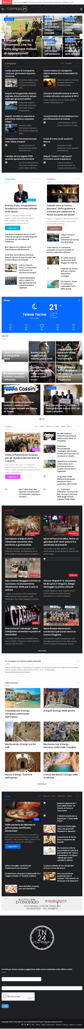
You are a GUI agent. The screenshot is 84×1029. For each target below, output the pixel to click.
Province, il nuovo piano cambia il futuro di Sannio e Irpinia (51, 25)
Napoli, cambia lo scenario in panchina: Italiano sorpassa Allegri (20, 119)
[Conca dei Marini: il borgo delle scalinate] (61, 762)
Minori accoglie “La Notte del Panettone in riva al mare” (18, 866)
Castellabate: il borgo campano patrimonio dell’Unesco (17, 713)
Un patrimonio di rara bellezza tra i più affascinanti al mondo (61, 117)
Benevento (49, 426)
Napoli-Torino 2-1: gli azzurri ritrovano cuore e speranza (58, 157)
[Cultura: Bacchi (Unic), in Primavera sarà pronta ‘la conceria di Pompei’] (11, 268)
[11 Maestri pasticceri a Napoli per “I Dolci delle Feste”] (45, 816)
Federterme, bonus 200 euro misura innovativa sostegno (69, 272)
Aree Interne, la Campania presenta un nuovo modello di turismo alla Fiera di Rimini (60, 250)
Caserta (57, 426)
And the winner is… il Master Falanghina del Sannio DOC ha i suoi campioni (63, 408)
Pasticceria (46, 796)
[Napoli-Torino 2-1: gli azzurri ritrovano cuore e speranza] (45, 162)
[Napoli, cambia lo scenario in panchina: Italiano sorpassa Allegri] (11, 128)
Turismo (51, 179)
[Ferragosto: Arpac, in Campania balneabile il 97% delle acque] (53, 284)
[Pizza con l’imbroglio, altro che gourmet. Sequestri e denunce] (50, 829)
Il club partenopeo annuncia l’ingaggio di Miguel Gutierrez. (15, 375)
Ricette (69, 796)
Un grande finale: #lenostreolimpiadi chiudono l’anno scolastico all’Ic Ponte (67, 480)
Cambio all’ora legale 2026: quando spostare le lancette (19, 157)
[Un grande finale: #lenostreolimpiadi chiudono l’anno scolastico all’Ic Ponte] (45, 476)
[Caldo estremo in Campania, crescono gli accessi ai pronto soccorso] (11, 83)
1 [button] (40, 419)
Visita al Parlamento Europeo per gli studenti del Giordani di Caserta (22, 458)
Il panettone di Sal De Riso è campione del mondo (66, 839)
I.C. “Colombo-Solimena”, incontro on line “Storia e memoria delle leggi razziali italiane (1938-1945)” (67, 494)
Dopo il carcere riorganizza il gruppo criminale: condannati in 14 (72, 44)
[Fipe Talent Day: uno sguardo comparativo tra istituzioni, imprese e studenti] (6, 489)
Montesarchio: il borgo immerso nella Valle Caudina (60, 746)
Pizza (53, 796)
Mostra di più (42, 784)
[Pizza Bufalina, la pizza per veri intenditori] (11, 889)
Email (4, 984)
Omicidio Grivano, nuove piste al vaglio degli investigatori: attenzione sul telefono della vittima (22, 44)
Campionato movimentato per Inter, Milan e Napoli (21, 140)
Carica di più (42, 650)
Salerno (69, 426)
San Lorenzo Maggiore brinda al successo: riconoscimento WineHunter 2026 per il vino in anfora (22, 585)
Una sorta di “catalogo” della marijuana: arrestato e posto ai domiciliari (22, 631)
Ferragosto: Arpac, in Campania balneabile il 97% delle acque (69, 285)
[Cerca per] (81, 9)
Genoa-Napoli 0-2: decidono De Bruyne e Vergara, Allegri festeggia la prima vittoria (41, 2)
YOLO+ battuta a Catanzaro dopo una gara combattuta (67, 354)
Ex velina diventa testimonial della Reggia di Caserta (69, 260)
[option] (42, 36)
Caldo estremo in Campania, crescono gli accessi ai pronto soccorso (20, 73)
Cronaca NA (9, 19)
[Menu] (3, 9)
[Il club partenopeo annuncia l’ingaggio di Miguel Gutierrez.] (15, 372)
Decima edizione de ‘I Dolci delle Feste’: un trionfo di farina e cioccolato (66, 807)
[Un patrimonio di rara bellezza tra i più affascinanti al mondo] (45, 122)
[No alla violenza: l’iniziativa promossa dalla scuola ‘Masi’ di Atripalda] (50, 436)
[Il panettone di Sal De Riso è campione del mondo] (50, 840)
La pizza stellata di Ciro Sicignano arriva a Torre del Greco (59, 866)
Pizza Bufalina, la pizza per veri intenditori (29, 887)
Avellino (42, 426)
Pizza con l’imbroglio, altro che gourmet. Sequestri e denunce (66, 828)
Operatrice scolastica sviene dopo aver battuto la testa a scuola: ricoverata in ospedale (67, 466)
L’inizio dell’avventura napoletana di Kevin (39, 375)
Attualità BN (9, 388)
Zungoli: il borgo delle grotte (59, 710)
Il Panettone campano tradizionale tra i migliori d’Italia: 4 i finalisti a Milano (22, 874)
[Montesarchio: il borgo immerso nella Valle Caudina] (61, 732)
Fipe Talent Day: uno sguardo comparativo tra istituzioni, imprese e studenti (29, 493)
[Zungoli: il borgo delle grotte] (61, 698)
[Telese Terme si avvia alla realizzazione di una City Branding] (53, 237)
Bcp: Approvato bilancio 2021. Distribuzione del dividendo (18, 248)
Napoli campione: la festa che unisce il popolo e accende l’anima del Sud (69, 375)
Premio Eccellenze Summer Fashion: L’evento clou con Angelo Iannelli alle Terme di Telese (20, 407)
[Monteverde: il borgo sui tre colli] (22, 732)
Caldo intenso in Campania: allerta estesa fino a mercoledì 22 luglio (61, 73)
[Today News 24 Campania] (17, 9)
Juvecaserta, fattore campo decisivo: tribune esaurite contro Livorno (13, 352)
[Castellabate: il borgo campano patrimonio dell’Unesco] (22, 698)
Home (38, 1024)
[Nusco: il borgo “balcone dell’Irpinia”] (22, 762)
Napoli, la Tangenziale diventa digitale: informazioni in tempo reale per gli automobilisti (20, 96)
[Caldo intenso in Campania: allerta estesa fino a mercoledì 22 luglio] (50, 83)
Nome (4, 975)
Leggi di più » (13, 228)
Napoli (63, 426)
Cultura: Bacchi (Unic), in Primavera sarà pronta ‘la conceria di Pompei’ (28, 269)
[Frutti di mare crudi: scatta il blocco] (45, 145)
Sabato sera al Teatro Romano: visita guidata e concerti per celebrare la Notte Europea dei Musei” (61, 210)
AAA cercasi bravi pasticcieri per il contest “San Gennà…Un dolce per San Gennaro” (68, 877)
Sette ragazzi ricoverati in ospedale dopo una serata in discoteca (51, 46)
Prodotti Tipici (61, 796)
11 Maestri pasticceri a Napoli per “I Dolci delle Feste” (67, 818)
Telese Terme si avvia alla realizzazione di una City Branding (70, 238)
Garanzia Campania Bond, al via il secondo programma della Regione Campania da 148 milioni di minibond (21, 238)
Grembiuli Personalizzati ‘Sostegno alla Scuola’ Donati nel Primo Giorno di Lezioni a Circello (68, 451)
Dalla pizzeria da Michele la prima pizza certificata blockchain (20, 827)
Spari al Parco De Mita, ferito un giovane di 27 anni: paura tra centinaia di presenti (61, 541)
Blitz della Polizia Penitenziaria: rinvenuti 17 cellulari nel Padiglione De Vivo (72, 23)
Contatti (79, 1024)
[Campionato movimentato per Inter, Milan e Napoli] (6, 145)
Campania (68, 63)
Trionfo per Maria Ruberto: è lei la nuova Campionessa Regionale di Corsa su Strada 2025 (41, 351)
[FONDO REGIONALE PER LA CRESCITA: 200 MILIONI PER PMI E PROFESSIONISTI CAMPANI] (11, 281)
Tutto (62, 63)
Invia (5, 1006)
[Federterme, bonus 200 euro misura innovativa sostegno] (48, 268)
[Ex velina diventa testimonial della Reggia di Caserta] (53, 260)
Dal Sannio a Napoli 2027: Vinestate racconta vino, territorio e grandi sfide (19, 541)
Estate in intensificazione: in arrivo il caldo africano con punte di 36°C (61, 94)
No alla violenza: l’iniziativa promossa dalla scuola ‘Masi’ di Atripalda (66, 437)
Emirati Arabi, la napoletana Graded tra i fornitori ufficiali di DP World (21, 208)
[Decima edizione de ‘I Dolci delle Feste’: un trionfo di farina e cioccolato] (45, 803)
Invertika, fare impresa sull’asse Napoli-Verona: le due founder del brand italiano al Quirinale (20, 257)
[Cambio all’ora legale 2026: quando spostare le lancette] (6, 162)
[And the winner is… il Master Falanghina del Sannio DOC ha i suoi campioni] (63, 400)
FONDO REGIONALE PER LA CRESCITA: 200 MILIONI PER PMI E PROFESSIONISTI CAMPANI (27, 283)
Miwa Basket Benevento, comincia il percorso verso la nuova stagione (60, 631)
